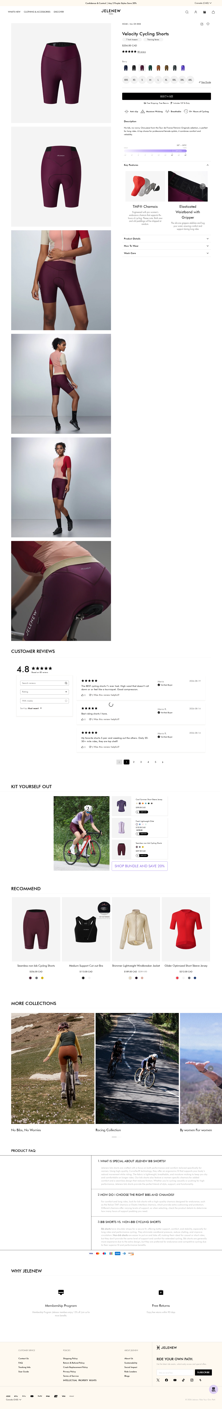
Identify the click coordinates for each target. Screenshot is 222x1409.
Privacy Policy (161, 731)
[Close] (167, 668)
